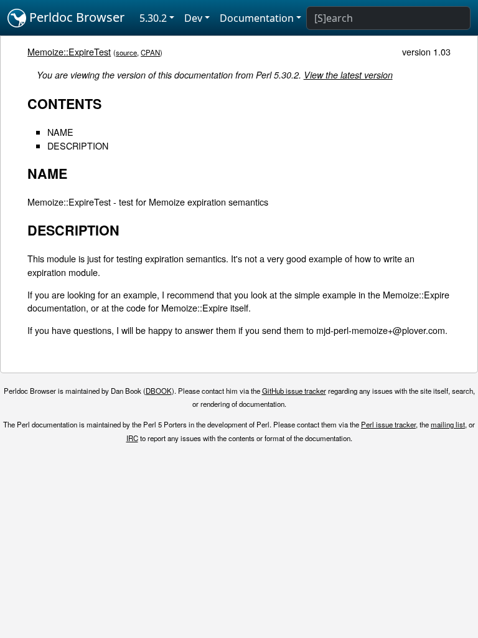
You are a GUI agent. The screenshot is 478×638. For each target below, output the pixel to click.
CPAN (150, 52)
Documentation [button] (257, 18)
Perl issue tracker (388, 424)
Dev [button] (193, 18)
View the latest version (348, 75)
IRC (132, 438)
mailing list (448, 424)
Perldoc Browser (75, 17)
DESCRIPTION (77, 145)
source (126, 52)
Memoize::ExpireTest (69, 51)
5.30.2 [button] (153, 18)
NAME (60, 131)
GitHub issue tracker (294, 391)
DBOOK (159, 391)
